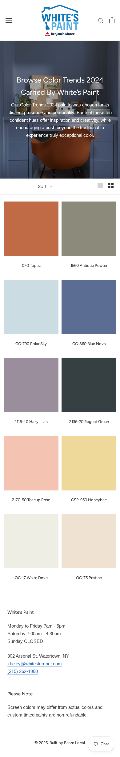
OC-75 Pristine (89, 577)
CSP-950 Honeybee (89, 500)
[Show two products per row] (111, 185)
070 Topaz (31, 265)
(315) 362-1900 (22, 671)
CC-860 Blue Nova (89, 343)
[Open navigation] (9, 20)
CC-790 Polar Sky (31, 343)
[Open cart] (111, 20)
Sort (43, 186)
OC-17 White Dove (31, 577)
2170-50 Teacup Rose (31, 500)
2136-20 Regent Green (89, 421)
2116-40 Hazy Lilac (31, 421)
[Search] (101, 20)
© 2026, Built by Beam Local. (60, 742)
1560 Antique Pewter (88, 265)
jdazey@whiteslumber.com (34, 663)
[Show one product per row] (100, 185)
